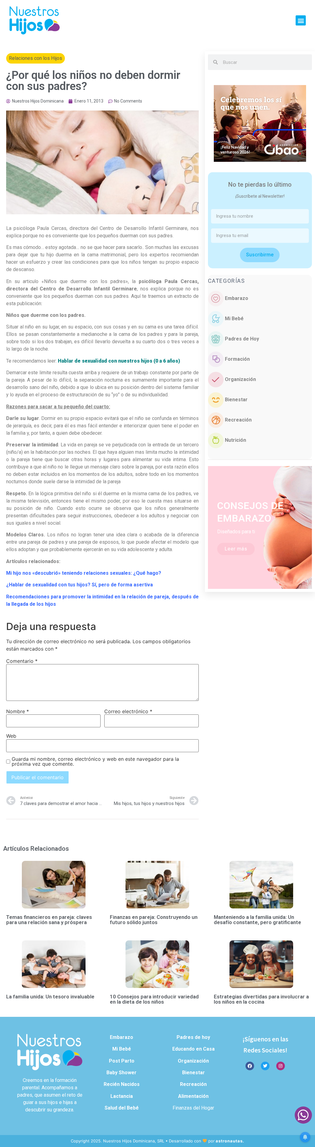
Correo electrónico (128, 711)
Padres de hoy (193, 1037)
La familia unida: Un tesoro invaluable (50, 996)
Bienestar (236, 399)
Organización (240, 379)
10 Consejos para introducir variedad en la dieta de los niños (154, 999)
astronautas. (230, 1140)
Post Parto (121, 1061)
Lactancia (121, 1096)
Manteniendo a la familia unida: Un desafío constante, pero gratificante (257, 919)
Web (11, 735)
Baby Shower (121, 1072)
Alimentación (193, 1096)
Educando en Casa (193, 1049)
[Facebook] (249, 1066)
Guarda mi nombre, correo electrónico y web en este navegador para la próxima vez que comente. (95, 761)
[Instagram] (280, 1066)
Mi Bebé (234, 318)
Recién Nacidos (122, 1084)
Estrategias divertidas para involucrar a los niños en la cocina (261, 999)
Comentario (22, 661)
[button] (301, 20)
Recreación (238, 420)
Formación (237, 359)
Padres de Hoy (242, 339)
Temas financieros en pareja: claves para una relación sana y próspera (49, 919)
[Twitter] (265, 1066)
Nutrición (235, 440)
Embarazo (236, 298)
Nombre (17, 711)
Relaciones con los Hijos (35, 58)
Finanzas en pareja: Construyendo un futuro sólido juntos (153, 919)
